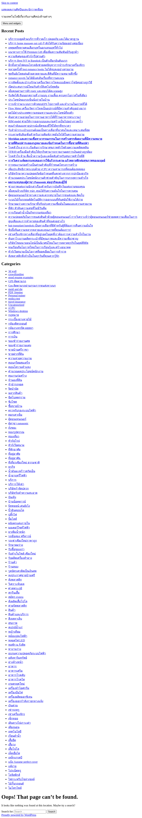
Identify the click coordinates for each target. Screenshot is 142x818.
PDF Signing (15, 292)
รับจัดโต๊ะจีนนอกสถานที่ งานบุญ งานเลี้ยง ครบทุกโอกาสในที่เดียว (47, 95)
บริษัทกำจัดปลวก (18, 488)
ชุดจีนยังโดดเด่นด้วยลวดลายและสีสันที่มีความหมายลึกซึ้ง (42, 73)
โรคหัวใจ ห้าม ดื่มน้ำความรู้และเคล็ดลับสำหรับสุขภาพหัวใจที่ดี (46, 156)
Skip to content (9, 2)
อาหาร (12, 666)
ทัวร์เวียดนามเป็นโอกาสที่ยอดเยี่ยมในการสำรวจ (37, 251)
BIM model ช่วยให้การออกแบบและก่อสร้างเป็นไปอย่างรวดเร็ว (45, 121)
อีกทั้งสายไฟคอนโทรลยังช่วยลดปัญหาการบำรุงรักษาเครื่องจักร (46, 65)
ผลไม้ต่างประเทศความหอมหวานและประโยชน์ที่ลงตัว (40, 112)
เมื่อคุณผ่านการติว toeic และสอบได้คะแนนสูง (35, 91)
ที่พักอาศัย (14, 449)
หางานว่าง (14, 649)
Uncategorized (16, 304)
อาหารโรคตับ (16, 675)
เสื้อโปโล (13, 748)
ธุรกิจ (11, 466)
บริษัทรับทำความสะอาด (22, 492)
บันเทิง (12, 497)
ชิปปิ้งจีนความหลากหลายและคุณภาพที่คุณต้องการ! (39, 229)
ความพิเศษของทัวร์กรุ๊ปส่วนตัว (26, 56)
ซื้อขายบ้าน (15, 406)
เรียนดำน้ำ (14, 735)
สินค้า (11, 610)
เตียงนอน (13, 727)
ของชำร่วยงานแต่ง (19, 345)
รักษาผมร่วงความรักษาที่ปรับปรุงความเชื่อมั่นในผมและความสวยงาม (50, 203)
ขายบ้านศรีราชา (18, 349)
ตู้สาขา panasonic (18, 423)
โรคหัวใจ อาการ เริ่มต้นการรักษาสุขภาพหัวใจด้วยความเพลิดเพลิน (48, 147)
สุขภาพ (12, 623)
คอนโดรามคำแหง (19, 367)
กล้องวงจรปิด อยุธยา (20, 327)
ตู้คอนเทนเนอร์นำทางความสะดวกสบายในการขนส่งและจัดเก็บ (46, 195)
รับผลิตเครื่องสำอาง (20, 557)
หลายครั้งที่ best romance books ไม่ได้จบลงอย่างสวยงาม (41, 69)
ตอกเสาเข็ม (15, 414)
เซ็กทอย (13, 718)
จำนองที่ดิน (15, 380)
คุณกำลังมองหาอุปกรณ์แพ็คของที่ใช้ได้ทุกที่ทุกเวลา (39, 125)
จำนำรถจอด (15, 384)
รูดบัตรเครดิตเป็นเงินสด (22, 570)
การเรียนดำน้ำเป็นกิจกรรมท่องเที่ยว (29, 212)
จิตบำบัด (13, 388)
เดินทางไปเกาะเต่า (19, 722)
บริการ (12, 479)
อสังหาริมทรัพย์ (17, 657)
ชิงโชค (12, 401)
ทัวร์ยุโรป (14, 440)
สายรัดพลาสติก (17, 605)
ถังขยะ (12, 427)
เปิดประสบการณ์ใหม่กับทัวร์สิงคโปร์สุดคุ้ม (33, 86)
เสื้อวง (12, 744)
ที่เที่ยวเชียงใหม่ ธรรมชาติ (24, 462)
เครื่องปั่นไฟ (15, 692)
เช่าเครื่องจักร (16, 714)
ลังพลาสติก (15, 579)
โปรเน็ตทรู (14, 770)
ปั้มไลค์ (12, 518)
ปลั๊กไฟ (12, 514)
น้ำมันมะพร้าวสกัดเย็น (21, 471)
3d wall (12, 271)
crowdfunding (16, 274)
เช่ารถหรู (13, 709)
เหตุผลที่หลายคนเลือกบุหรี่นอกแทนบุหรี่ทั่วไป (35, 47)
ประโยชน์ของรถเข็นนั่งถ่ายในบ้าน (29, 99)
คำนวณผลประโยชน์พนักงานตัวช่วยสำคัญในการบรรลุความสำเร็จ (48, 177)
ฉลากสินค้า (15, 393)
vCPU (11, 308)
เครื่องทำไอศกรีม (18, 688)
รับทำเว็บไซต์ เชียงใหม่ (22, 553)
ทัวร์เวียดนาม (16, 445)
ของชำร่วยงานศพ (19, 340)
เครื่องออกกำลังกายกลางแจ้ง (25, 701)
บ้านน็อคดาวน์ (17, 501)
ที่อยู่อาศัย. (14, 458)
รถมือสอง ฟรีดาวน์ (19, 536)
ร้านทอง (13, 566)
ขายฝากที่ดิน (16, 354)
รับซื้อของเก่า (16, 549)
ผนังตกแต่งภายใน (19, 523)
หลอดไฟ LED (16, 640)
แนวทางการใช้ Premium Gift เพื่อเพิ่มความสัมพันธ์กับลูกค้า (43, 52)
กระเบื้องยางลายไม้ (20, 319)
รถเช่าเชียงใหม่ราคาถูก (22, 540)
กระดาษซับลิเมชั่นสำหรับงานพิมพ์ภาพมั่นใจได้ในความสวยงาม (46, 134)
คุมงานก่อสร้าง (17, 375)
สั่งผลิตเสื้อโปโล (17, 601)
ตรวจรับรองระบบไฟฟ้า (22, 410)
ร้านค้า (12, 562)
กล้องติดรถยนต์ (17, 323)
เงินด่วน (13, 705)
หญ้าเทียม (14, 631)
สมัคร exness (15, 596)
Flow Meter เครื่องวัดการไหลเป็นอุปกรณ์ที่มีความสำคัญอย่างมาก (47, 108)
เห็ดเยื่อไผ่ (14, 753)
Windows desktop (18, 311)
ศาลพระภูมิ (15, 588)
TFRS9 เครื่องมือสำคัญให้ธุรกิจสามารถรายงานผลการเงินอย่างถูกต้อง (50, 151)
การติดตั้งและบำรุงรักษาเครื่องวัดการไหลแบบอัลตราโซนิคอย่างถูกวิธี (50, 82)
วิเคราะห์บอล (16, 583)
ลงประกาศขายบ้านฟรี (21, 575)
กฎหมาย (13, 314)
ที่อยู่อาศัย (14, 453)
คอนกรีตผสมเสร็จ (19, 362)
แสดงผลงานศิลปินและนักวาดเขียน (22, 9)
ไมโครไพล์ (15, 787)
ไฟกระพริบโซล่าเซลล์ (21, 779)
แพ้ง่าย (12, 766)
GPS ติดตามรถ (17, 281)
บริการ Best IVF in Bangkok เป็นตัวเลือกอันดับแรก (37, 60)
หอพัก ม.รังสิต (16, 644)
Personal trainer (16, 295)
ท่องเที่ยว (13, 436)
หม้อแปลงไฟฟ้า (17, 636)
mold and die (15, 289)
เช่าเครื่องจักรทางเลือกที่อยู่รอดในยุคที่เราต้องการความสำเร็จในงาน (49, 234)
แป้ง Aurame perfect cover (23, 761)
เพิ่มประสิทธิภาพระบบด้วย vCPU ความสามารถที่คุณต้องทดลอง (46, 169)
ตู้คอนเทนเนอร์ (17, 419)
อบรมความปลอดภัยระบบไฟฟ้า (27, 653)
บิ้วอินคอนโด (16, 510)
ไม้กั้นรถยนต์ (16, 783)
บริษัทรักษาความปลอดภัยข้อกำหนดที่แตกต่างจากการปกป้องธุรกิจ (48, 173)
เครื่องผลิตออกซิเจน (20, 696)
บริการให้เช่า (16, 484)
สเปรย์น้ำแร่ (15, 627)
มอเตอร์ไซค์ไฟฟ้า (19, 527)
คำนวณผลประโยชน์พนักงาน (25, 371)
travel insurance (16, 301)
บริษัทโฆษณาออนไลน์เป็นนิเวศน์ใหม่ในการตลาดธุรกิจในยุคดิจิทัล (48, 242)
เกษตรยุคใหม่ (16, 683)
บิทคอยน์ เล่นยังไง (19, 505)
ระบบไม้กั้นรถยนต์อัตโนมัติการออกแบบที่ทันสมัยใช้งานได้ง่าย (45, 199)
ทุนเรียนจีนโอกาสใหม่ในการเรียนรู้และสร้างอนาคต (39, 247)
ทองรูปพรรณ (16, 432)
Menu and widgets (12, 23)
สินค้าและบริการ (18, 614)
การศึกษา (14, 332)
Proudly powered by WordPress (18, 814)
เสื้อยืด (12, 740)
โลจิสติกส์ (14, 774)
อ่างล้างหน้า (15, 662)
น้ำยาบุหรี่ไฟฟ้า (17, 475)
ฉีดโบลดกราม (16, 397)
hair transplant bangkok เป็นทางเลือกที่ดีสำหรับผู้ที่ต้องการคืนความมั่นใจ (50, 225)
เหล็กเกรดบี (15, 757)
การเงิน (12, 336)
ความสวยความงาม (20, 358)
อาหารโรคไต (16, 679)
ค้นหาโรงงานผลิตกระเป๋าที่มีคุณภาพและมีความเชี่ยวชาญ (43, 238)
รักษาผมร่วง (15, 544)
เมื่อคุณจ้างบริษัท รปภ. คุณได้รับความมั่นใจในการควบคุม (43, 190)
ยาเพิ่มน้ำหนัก (16, 531)
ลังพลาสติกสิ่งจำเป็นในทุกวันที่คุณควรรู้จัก (33, 255)
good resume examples (20, 277)
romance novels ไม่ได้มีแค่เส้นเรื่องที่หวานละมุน (36, 78)
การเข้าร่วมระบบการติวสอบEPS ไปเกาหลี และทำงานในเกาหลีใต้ (47, 104)
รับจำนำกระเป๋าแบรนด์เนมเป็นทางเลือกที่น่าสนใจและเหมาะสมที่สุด (49, 130)
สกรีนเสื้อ (14, 592)
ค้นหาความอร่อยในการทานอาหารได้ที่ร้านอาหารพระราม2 (44, 117)
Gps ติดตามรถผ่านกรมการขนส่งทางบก (32, 285)
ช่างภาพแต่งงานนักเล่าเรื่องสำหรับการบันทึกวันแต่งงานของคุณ (46, 186)
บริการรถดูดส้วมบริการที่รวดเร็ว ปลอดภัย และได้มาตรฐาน (43, 38)
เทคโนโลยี (14, 731)
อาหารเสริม (15, 670)
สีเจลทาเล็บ (15, 618)
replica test (14, 298)
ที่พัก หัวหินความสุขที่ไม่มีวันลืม (27, 208)
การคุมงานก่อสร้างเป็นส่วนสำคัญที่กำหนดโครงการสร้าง (42, 164)
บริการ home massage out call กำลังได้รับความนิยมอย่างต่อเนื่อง (45, 43)
